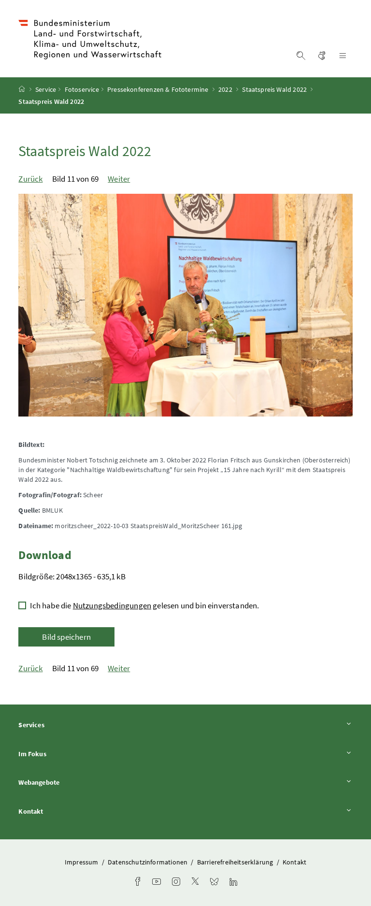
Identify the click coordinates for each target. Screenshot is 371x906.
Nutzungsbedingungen (112, 605)
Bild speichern (66, 637)
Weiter (119, 178)
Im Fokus (59, 753)
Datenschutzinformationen (148, 862)
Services (58, 724)
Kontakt (57, 811)
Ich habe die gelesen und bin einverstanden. (144, 605)
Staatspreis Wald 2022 (274, 89)
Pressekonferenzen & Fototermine (157, 89)
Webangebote (65, 782)
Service (45, 89)
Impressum (82, 862)
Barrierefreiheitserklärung (236, 862)
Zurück (30, 178)
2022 (225, 89)
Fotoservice (82, 89)
